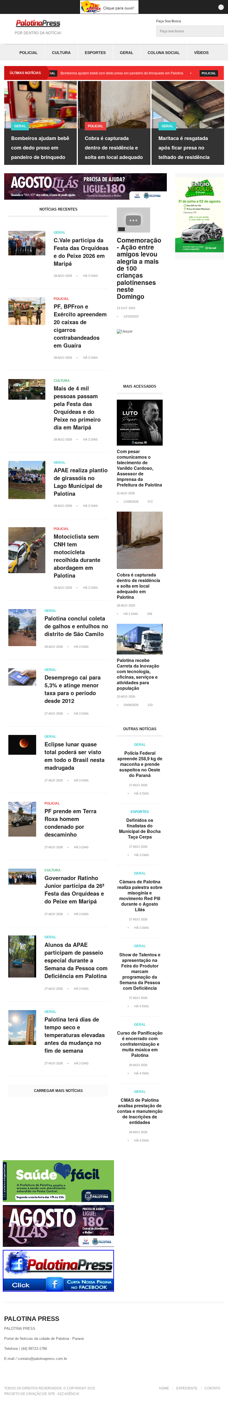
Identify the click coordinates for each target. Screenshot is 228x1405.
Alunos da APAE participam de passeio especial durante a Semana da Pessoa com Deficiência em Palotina (76, 960)
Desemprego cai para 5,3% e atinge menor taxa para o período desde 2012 (72, 689)
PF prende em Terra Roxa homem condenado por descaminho (70, 822)
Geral (126, 52)
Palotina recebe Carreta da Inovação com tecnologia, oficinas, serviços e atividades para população (138, 674)
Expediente (186, 1388)
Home (164, 1388)
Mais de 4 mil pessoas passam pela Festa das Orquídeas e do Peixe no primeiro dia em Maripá (77, 407)
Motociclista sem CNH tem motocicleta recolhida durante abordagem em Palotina (77, 555)
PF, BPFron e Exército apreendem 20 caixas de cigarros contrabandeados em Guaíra (80, 325)
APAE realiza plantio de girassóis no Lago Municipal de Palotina (81, 481)
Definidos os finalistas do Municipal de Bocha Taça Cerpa (140, 828)
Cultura (61, 52)
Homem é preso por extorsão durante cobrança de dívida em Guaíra (188, 152)
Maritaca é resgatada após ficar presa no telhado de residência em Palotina (113, 152)
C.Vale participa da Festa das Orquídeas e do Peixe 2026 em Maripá (81, 251)
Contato (212, 1388)
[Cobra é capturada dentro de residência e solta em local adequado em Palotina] (140, 567)
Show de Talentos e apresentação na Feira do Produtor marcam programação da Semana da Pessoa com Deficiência (139, 971)
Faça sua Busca (168, 21)
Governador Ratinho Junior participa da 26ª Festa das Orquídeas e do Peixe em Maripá (74, 889)
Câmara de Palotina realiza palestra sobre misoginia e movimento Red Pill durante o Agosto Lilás (139, 895)
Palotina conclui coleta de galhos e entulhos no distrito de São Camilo (76, 626)
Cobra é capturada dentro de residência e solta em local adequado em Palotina (43, 152)
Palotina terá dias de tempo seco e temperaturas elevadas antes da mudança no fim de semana (74, 1034)
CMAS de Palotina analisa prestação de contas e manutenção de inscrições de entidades (140, 1111)
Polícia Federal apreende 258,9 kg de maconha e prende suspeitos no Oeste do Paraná (139, 764)
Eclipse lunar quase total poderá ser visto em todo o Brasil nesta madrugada (74, 755)
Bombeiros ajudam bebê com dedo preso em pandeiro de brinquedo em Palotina (94, 72)
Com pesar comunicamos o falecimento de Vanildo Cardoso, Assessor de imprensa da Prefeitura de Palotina (139, 468)
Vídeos (201, 52)
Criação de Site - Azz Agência (52, 1394)
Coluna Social (164, 52)
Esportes (95, 52)
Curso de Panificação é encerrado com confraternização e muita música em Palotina (140, 1044)
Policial (28, 52)
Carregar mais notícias (58, 1091)
